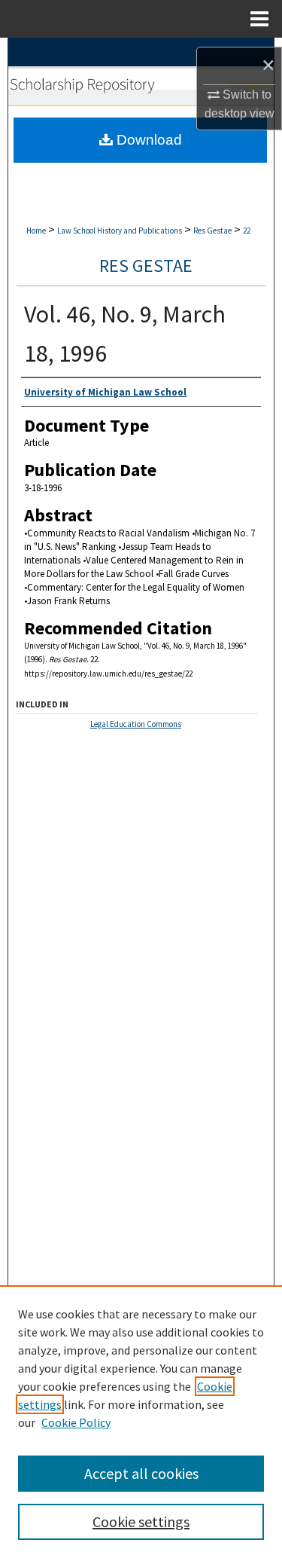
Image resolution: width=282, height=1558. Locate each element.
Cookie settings (141, 1521)
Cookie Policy (76, 1422)
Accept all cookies (141, 1473)
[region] (141, 1421)
